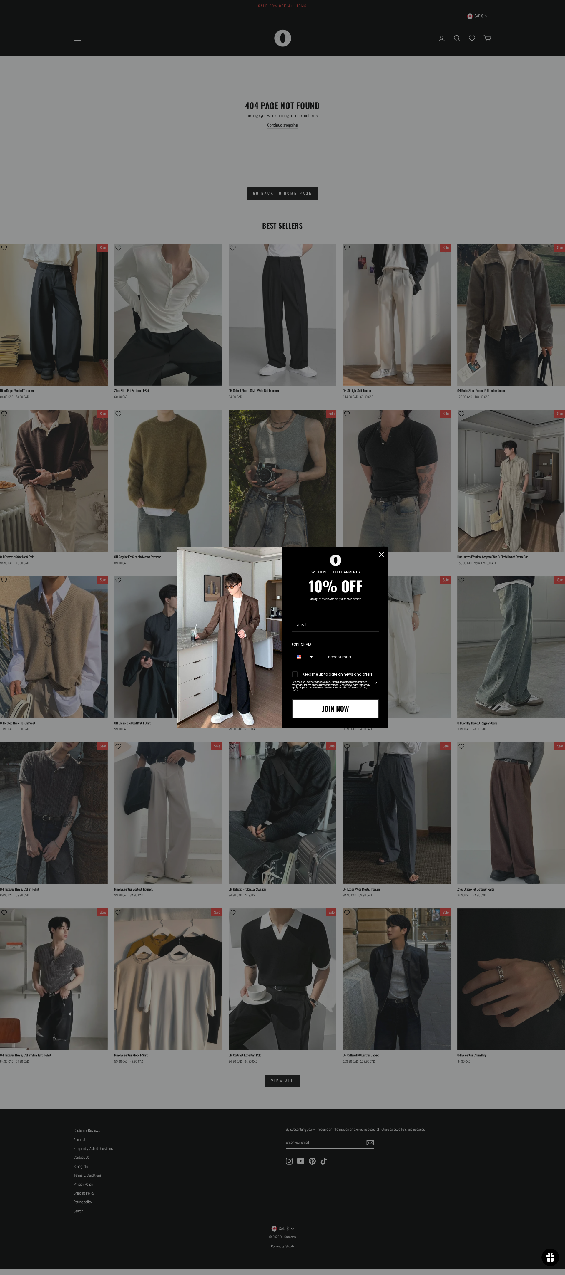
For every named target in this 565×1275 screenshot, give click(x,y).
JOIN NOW (335, 708)
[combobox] (305, 657)
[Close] (381, 554)
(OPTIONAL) (301, 644)
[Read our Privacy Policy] (375, 683)
